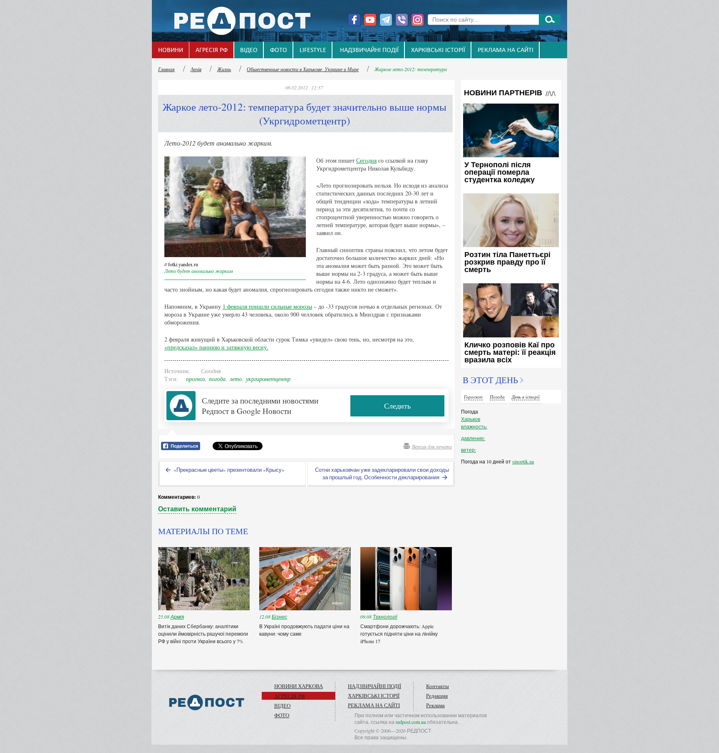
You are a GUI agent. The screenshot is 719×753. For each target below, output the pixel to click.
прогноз (195, 379)
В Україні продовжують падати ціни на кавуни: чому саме (304, 630)
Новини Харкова (298, 686)
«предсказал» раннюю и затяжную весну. (216, 347)
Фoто (278, 50)
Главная (166, 69)
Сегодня (366, 160)
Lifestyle (313, 50)
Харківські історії (438, 50)
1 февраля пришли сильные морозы (267, 306)
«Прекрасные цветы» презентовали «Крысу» (228, 469)
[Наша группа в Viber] (401, 19)
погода (217, 379)
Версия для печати (432, 446)
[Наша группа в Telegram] (385, 19)
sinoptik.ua (523, 461)
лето (236, 379)
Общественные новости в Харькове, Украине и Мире (303, 69)
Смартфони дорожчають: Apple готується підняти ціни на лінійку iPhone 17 (399, 633)
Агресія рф (212, 50)
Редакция (437, 695)
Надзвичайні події (369, 50)
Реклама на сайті (505, 50)
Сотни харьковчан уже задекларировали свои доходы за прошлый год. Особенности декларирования (382, 473)
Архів (196, 69)
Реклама (435, 705)
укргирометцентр (268, 379)
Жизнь (224, 69)
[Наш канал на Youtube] (370, 19)
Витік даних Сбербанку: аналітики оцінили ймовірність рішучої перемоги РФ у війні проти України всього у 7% (203, 633)
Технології (385, 616)
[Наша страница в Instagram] (417, 19)
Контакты (437, 686)
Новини (170, 50)
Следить (397, 406)
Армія (177, 616)
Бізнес (279, 616)
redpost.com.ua (411, 721)
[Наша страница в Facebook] (354, 19)
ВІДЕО (249, 50)
